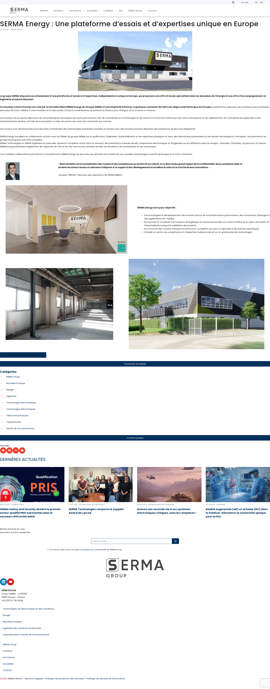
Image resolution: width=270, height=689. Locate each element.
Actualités (8, 663)
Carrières (7, 650)
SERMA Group (13, 376)
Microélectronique (15, 383)
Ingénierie (11, 396)
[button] (233, 2)
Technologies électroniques (20, 409)
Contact (7, 670)
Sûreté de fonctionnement (20, 428)
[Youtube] (10, 581)
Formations (9, 657)
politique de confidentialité (94, 549)
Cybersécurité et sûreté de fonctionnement (26, 634)
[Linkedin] (3, 581)
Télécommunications (17, 415)
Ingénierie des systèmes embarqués (22, 628)
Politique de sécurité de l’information (105, 678)
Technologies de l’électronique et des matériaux (28, 608)
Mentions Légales (34, 678)
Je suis (244, 2)
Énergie (10, 389)
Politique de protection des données (64, 678)
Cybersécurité (13, 421)
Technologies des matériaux (21, 402)
